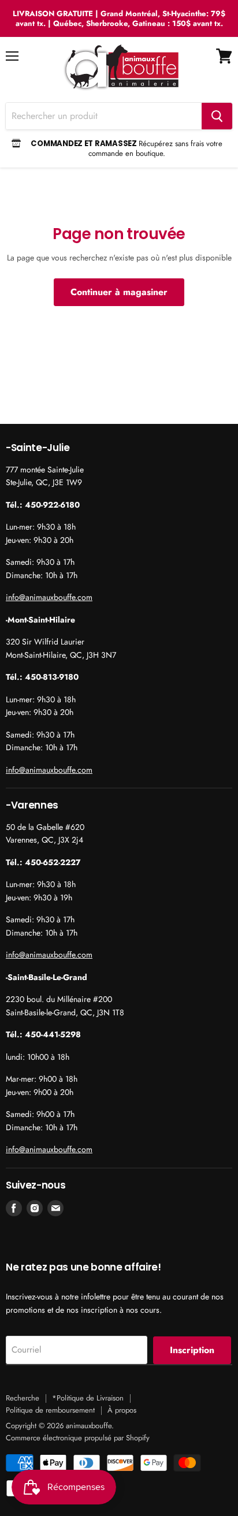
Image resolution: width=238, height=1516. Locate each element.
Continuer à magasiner (119, 292)
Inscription (192, 1350)
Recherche (22, 1397)
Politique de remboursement (50, 1410)
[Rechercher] (217, 116)
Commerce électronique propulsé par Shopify (78, 1437)
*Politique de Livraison (88, 1397)
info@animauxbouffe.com (49, 597)
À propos (121, 1410)
